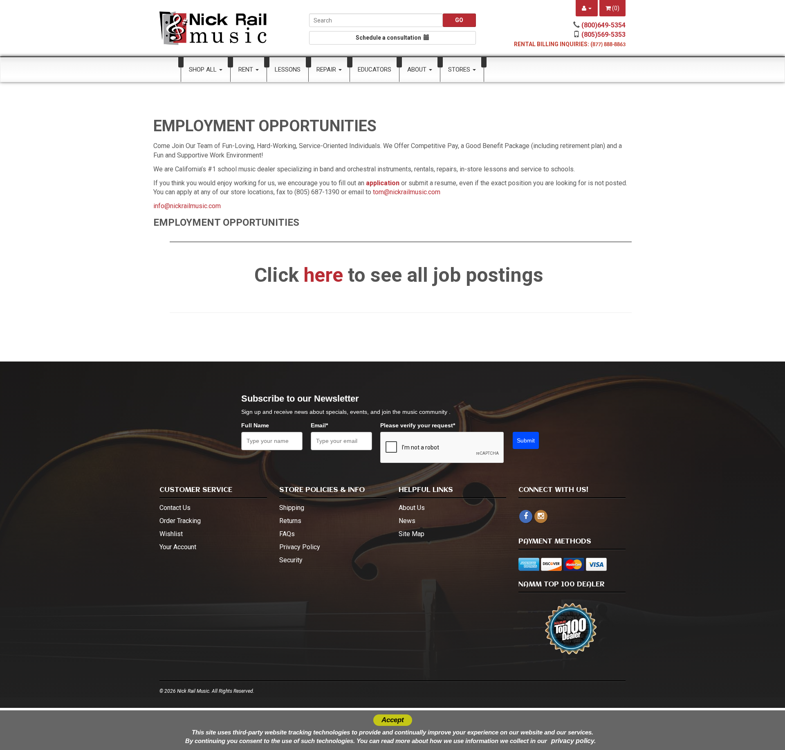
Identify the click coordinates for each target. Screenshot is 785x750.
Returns (290, 521)
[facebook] (525, 516)
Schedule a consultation (390, 37)
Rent (246, 69)
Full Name (255, 425)
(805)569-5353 (603, 34)
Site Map (411, 534)
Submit (526, 440)
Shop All (203, 69)
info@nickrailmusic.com (187, 206)
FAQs (287, 534)
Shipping (291, 508)
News (407, 521)
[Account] (587, 8)
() (615, 8)
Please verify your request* (417, 425)
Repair (327, 69)
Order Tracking (180, 521)
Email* (319, 425)
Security (291, 560)
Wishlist (171, 534)
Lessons (288, 69)
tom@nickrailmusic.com (406, 192)
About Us (412, 508)
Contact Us (175, 508)
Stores (460, 69)
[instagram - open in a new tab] (540, 516)
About (417, 69)
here (323, 275)
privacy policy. (573, 740)
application (382, 183)
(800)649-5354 (603, 25)
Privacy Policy (299, 547)
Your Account (177, 547)
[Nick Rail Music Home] (213, 28)
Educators (374, 69)
